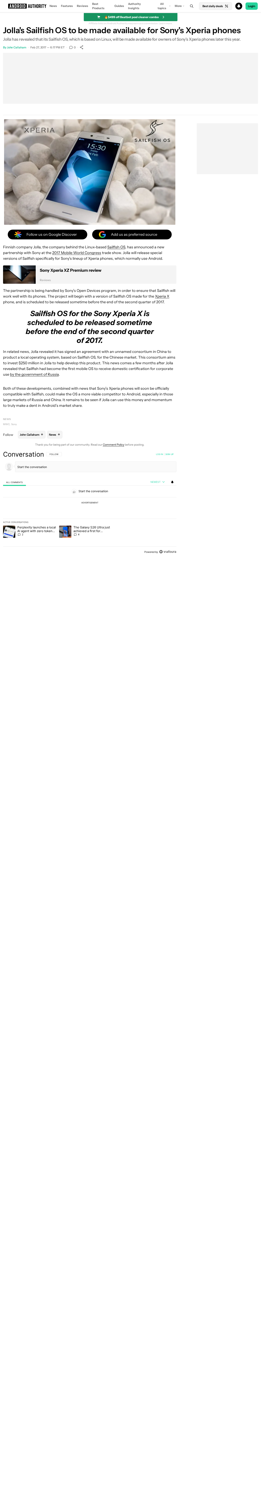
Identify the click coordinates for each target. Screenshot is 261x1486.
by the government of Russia (34, 374)
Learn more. (166, 23)
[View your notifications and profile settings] (172, 482)
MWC (6, 424)
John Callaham (16, 47)
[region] (89, 503)
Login (251, 6)
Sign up (169, 454)
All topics (162, 6)
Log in (159, 454)
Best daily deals (212, 6)
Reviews (82, 6)
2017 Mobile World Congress (76, 253)
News (53, 6)
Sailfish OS (116, 247)
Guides (119, 6)
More (178, 6)
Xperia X (162, 296)
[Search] (192, 6)
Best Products (98, 6)
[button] (130, 6)
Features (67, 6)
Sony (14, 424)
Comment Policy (113, 444)
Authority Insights (134, 6)
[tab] (14, 482)
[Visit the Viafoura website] (167, 551)
